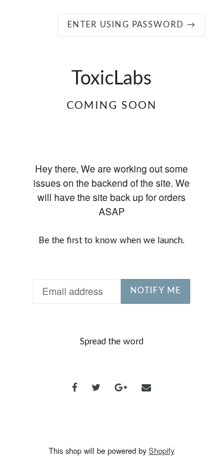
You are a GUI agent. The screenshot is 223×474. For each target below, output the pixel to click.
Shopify (161, 450)
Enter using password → (131, 25)
